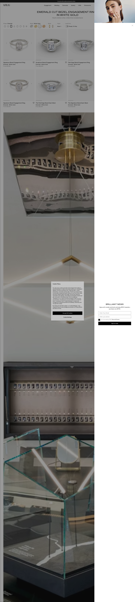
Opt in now (114, 323)
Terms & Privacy (115, 319)
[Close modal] (67, 301)
